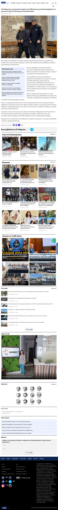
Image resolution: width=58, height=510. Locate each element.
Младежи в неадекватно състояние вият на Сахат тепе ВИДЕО (45, 181)
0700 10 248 (26, 478)
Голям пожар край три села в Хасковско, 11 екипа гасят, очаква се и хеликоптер (26, 322)
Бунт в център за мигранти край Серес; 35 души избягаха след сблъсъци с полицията (27, 316)
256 (17, 318)
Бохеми (35, 458)
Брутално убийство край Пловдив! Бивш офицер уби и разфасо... (17, 433)
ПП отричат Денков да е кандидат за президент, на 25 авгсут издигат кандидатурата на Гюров (30, 304)
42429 (46, 184)
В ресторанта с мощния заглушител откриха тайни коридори (28, 153)
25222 (10, 284)
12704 (10, 230)
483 (17, 312)
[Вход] (53, 6)
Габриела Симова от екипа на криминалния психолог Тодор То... (16, 427)
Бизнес (30, 3)
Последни (4, 288)
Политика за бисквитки (21, 474)
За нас (2, 464)
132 (17, 301)
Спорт (38, 3)
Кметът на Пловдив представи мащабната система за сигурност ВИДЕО (42, 257)
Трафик (30, 458)
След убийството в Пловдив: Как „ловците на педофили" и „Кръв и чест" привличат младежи (46, 204)
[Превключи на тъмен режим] (56, 3)
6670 (28, 230)
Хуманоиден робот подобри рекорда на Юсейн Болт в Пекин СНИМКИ (28, 204)
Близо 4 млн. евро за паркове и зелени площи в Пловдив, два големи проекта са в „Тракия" (28, 291)
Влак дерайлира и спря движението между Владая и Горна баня (22, 298)
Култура (43, 3)
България (18, 3)
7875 (46, 230)
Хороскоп (4, 384)
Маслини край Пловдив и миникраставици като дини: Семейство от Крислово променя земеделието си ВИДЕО (46, 227)
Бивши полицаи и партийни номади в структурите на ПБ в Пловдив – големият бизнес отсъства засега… (15, 280)
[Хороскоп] (29, 404)
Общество (15, 458)
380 (17, 325)
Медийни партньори (20, 466)
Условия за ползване (5, 469)
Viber (16, 125)
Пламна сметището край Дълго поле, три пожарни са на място (46, 153)
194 (17, 294)
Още (47, 3)
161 (17, 306)
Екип (17, 464)
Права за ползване (20, 469)
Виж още (28, 329)
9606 (28, 156)
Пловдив (13, 3)
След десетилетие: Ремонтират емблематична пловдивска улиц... (17, 430)
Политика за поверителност (8, 474)
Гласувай (28, 452)
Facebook (14, 125)
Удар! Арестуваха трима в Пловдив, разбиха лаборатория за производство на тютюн (9, 153)
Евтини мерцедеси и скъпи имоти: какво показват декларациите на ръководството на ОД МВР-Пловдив (10, 181)
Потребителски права (21, 471)
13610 (38, 284)
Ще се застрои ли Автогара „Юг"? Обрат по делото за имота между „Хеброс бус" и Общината (42, 280)
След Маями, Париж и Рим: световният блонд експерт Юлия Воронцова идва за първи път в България (10, 227)
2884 (46, 207)
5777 (9, 156)
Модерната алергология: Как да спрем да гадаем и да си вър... (17, 377)
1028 (9, 206)
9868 (28, 184)
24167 (10, 184)
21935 (38, 260)
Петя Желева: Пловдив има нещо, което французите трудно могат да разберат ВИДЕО (15, 256)
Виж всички (53, 134)
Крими (34, 3)
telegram (19, 125)
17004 (10, 260)
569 (27, 207)
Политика (24, 3)
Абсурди (41, 458)
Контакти (3, 471)
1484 (46, 156)
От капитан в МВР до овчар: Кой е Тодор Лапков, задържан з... (16, 421)
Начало (3, 458)
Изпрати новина (57, 248)
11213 (10, 378)
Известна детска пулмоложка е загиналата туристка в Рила (27, 227)
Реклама (3, 466)
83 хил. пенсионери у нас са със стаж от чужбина (10, 203)
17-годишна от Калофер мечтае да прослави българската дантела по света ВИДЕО (27, 181)
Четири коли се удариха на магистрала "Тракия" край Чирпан (21, 309)
